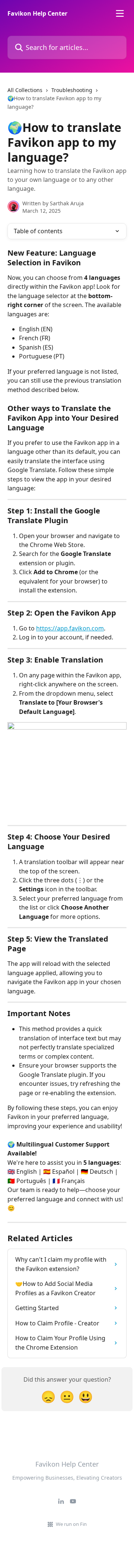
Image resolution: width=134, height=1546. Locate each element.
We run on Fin (71, 1524)
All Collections (24, 90)
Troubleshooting (71, 90)
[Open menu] (120, 13)
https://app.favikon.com (70, 628)
